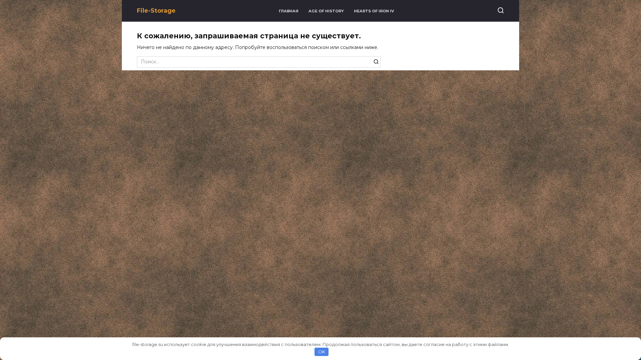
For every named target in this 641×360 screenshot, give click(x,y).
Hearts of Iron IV (374, 11)
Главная (288, 11)
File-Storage (156, 10)
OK (321, 351)
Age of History (326, 11)
